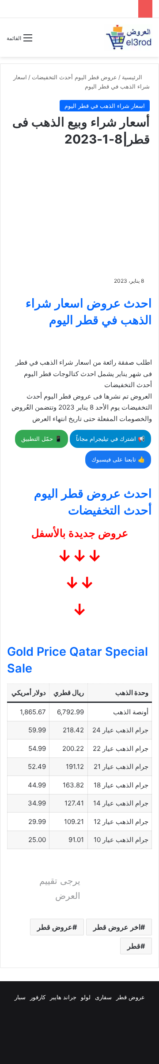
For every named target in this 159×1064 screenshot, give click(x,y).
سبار (20, 997)
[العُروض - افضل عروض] (128, 37)
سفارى (103, 997)
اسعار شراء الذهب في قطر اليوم (104, 105)
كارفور (37, 997)
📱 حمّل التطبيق (41, 438)
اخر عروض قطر (116, 927)
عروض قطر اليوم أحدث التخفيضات (74, 77)
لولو (86, 997)
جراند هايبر (63, 997)
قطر (133, 946)
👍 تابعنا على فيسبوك (118, 459)
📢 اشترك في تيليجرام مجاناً (110, 438)
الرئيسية (133, 77)
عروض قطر (54, 927)
